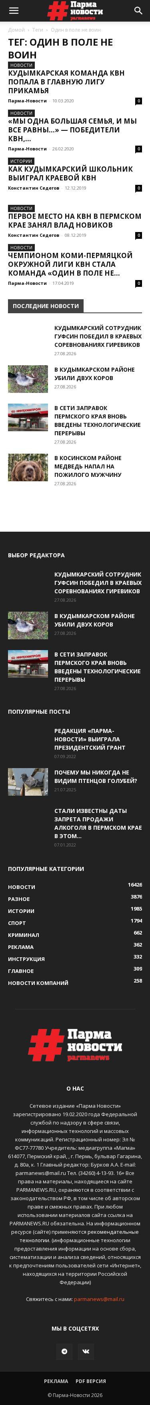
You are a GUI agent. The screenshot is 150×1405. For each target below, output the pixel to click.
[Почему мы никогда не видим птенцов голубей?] (28, 782)
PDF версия (91, 1381)
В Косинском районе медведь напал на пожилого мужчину (88, 466)
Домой (16, 29)
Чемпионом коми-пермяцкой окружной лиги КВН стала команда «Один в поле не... (70, 264)
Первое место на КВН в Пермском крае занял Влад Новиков (75, 221)
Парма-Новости (27, 101)
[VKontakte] (86, 1352)
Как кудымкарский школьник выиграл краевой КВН (70, 173)
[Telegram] (64, 1352)
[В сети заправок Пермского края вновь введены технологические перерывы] (28, 417)
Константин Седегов (33, 188)
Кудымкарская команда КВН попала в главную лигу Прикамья (66, 81)
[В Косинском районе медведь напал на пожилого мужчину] (28, 467)
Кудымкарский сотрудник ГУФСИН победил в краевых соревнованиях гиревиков (98, 336)
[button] (13, 11)
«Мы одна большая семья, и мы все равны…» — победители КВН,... (72, 129)
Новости (21, 65)
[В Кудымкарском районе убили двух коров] (28, 379)
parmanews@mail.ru (99, 1299)
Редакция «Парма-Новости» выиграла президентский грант (90, 739)
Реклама (56, 1381)
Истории (21, 161)
